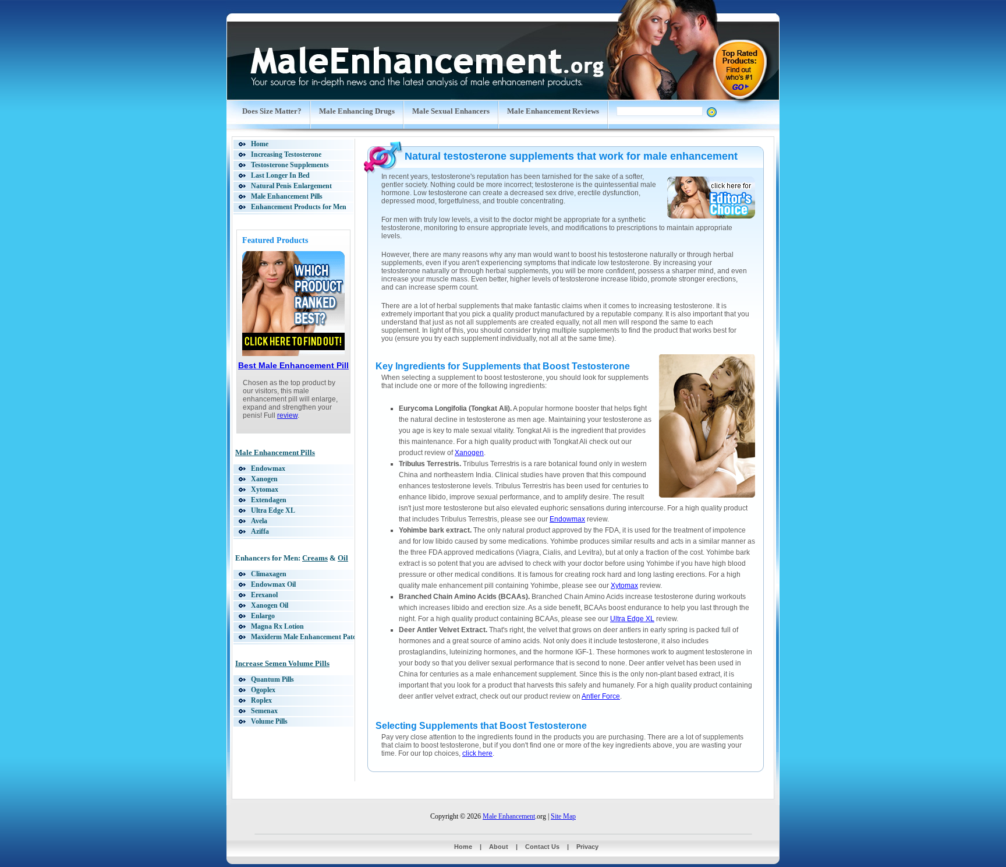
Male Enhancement (509, 816)
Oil (343, 558)
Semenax (264, 711)
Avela (259, 521)
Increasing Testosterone (286, 154)
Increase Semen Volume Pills (282, 663)
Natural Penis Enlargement (291, 186)
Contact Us (542, 846)
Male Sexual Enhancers (451, 111)
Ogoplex (263, 690)
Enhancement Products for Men (298, 207)
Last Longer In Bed (280, 175)
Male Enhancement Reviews (553, 111)
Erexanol (264, 595)
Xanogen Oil (269, 605)
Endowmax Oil (273, 584)
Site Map (563, 816)
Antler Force (601, 696)
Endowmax (268, 468)
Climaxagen (268, 574)
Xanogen (264, 479)
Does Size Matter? (272, 111)
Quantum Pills (272, 679)
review (287, 415)
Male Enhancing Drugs (357, 111)
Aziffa (260, 531)
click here (477, 753)
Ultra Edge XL (273, 510)
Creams (315, 558)
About (498, 846)
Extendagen (268, 500)
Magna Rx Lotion (277, 626)
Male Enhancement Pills (287, 196)
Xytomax (264, 489)
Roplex (261, 700)
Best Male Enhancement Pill (293, 365)
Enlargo (263, 616)
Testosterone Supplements (290, 165)
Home (259, 144)
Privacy (587, 846)
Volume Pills (269, 721)
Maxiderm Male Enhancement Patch (305, 637)
